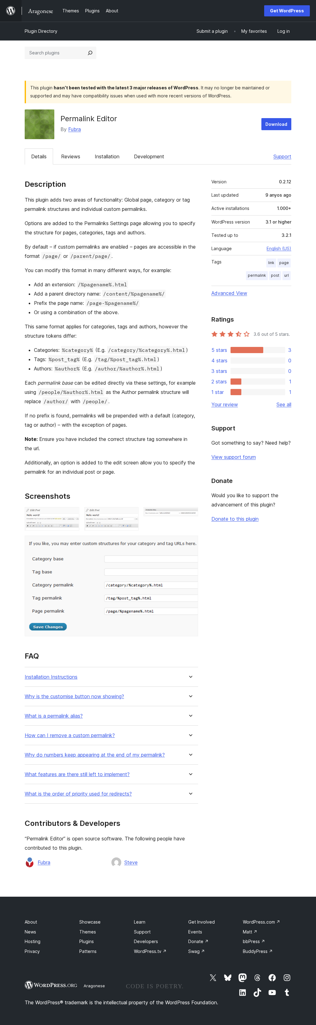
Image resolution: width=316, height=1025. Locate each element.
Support (282, 156)
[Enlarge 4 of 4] (190, 544)
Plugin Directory (41, 31)
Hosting (32, 941)
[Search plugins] (90, 53)
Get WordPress (287, 10)
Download (276, 124)
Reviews (70, 156)
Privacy (32, 951)
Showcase (90, 922)
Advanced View (229, 293)
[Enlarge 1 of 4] (71, 515)
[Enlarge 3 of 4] (190, 515)
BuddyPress (258, 951)
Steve (131, 862)
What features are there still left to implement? (77, 774)
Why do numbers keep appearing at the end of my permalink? (95, 755)
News (30, 931)
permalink (257, 275)
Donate (198, 941)
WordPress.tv (150, 951)
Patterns (88, 951)
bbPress (254, 941)
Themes (87, 931)
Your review (224, 404)
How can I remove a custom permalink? (70, 735)
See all (283, 404)
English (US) (279, 248)
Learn (139, 922)
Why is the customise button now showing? (74, 696)
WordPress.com (261, 922)
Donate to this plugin (235, 519)
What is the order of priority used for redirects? (78, 794)
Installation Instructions (51, 677)
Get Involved (201, 922)
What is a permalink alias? (54, 716)
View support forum (233, 457)
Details (39, 156)
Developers (146, 941)
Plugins (86, 941)
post (275, 275)
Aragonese (94, 985)
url (286, 275)
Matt (250, 931)
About (31, 922)
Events (195, 931)
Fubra (74, 129)
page (284, 262)
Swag (196, 951)
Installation (107, 156)
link (271, 262)
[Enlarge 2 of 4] (130, 515)
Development (149, 156)
